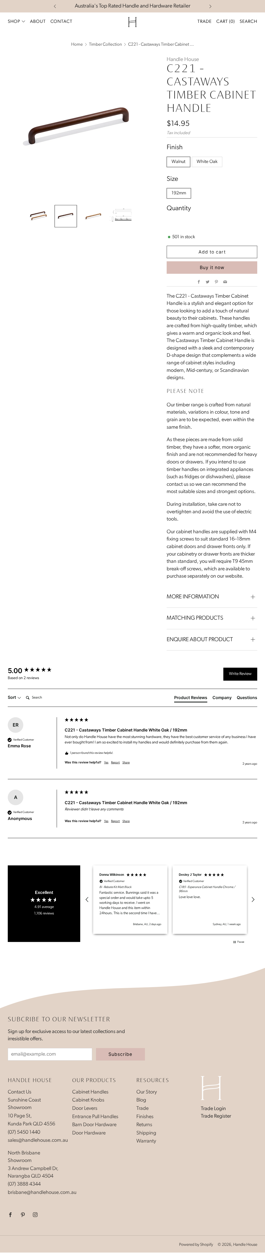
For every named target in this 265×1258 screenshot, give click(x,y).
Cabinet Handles (90, 1092)
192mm (179, 193)
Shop (14, 21)
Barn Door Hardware (94, 1124)
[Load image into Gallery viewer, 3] (93, 216)
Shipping (146, 1133)
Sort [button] (12, 697)
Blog (141, 1100)
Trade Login (213, 1108)
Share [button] (126, 762)
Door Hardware (89, 1133)
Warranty (146, 1141)
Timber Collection (105, 44)
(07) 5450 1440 (24, 1132)
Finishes (144, 1116)
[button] (87, 899)
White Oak (207, 162)
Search (248, 21)
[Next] (210, 6)
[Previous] (54, 6)
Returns (144, 1124)
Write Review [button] (240, 674)
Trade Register (216, 1116)
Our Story (146, 1092)
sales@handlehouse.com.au (38, 1140)
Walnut (178, 162)
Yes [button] (106, 762)
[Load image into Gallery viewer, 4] (120, 216)
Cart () (225, 21)
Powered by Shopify (196, 1245)
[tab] (190, 698)
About (38, 21)
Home (77, 44)
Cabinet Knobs (88, 1100)
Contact (61, 21)
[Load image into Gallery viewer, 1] (38, 216)
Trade (204, 21)
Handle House (183, 59)
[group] (35, 670)
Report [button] (115, 762)
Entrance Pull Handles (95, 1116)
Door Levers (84, 1108)
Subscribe (120, 1054)
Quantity (179, 208)
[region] (170, 899)
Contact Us (19, 1092)
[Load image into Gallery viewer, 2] (66, 216)
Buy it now (212, 267)
